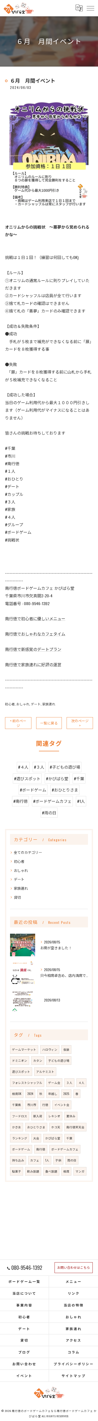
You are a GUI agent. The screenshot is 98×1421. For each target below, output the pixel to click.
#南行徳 (20, 801)
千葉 (69, 1138)
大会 (36, 1138)
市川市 (31, 1104)
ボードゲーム (21, 1149)
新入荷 (37, 1116)
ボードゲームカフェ (64, 1149)
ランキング (19, 1138)
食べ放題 (51, 1171)
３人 (69, 1082)
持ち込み (18, 1160)
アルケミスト (45, 1071)
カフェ (34, 1160)
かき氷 (16, 1127)
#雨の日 (49, 813)
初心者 (10, 704)
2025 (66, 1093)
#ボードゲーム (33, 790)
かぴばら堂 (52, 1138)
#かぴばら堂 (57, 778)
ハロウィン (49, 1049)
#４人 (23, 767)
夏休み (70, 1116)
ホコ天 (55, 1127)
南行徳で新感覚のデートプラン (33, 649)
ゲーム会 (54, 1082)
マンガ (79, 1171)
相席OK (16, 1093)
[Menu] (90, 8)
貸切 (17, 897)
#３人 (39, 767)
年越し (52, 1093)
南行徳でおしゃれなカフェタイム (35, 634)
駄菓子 (16, 1171)
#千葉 (79, 778)
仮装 (66, 1049)
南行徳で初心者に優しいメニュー (35, 618)
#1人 (81, 801)
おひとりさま (36, 1127)
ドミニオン (19, 1060)
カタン (37, 1060)
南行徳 (40, 1149)
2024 (30, 1093)
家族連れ (48, 704)
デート (36, 704)
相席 (66, 1171)
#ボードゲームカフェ (52, 801)
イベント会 (61, 1104)
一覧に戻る (49, 722)
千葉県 (16, 1104)
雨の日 (71, 1160)
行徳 (45, 1104)
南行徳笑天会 (75, 1127)
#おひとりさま (65, 790)
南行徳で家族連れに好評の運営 (33, 664)
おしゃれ (22, 704)
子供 (58, 1160)
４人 (81, 1082)
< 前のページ (18, 723)
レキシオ (54, 1116)
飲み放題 (33, 1171)
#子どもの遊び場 (65, 767)
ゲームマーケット (24, 1049)
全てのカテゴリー (28, 852)
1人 (47, 1160)
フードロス (19, 1116)
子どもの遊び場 (58, 1060)
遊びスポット (21, 1071)
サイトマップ (73, 1375)
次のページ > (80, 723)
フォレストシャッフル (27, 1082)
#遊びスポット (27, 778)
